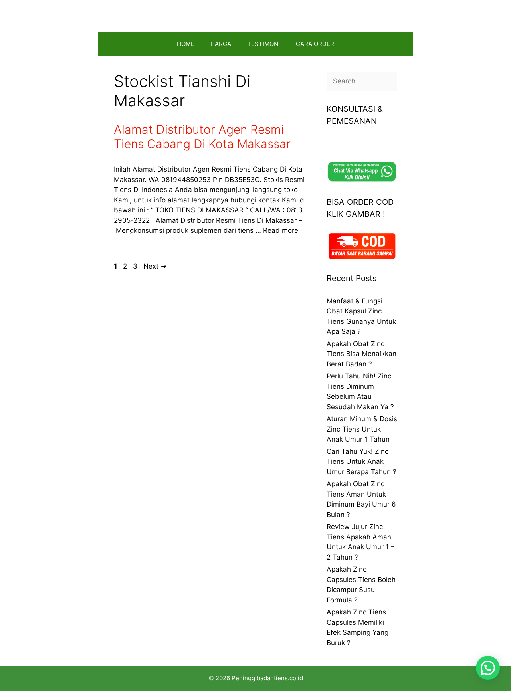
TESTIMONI (263, 44)
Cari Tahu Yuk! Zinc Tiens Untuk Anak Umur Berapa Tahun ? (361, 461)
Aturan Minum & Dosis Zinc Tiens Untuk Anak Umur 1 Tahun (362, 429)
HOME (185, 44)
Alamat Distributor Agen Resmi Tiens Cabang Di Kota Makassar (202, 136)
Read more (280, 230)
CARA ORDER (315, 44)
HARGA (220, 44)
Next (155, 266)
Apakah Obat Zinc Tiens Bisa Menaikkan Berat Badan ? (361, 354)
